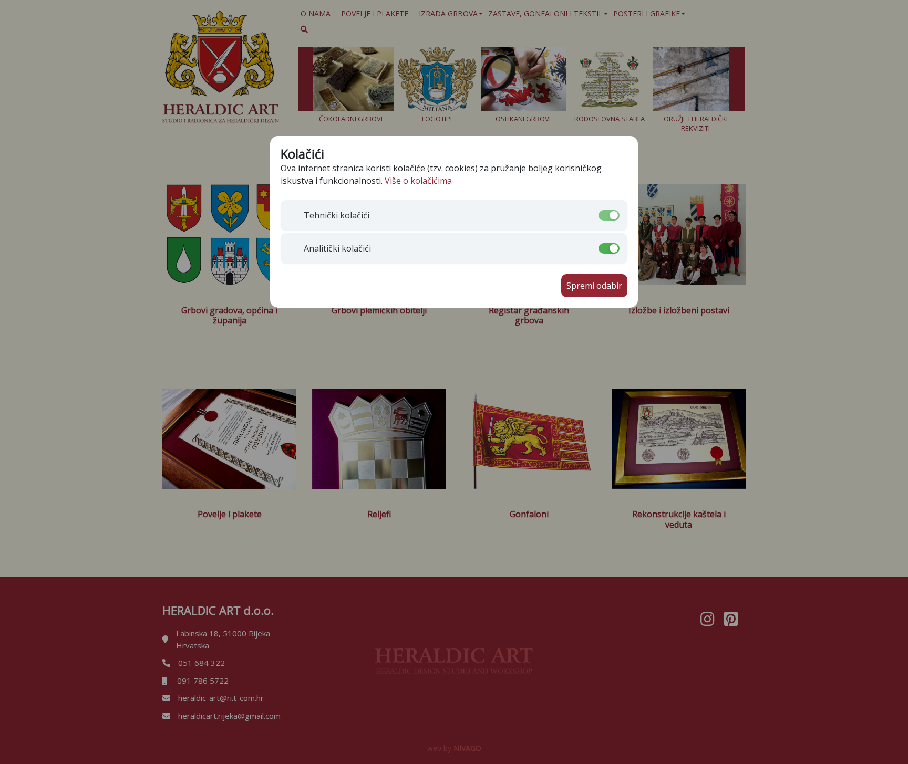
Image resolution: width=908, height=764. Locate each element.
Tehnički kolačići (336, 215)
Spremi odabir (594, 285)
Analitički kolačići (337, 248)
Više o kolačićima (418, 180)
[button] (332, 215)
